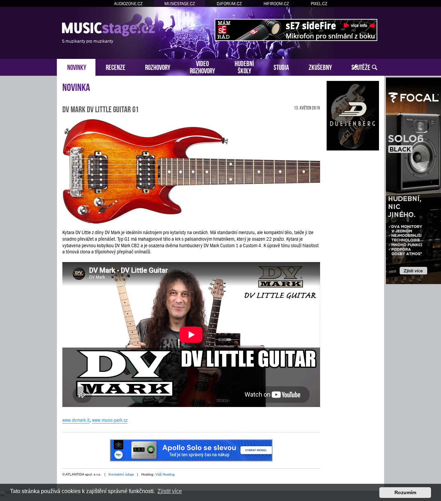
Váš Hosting (165, 474)
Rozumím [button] (405, 492)
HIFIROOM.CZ (276, 3)
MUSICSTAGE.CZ (179, 3)
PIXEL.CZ (319, 3)
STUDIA (281, 66)
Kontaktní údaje (121, 474)
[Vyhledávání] (374, 67)
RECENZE (115, 66)
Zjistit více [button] (169, 491)
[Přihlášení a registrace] (355, 67)
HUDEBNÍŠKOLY (244, 66)
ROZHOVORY (157, 66)
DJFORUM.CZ (229, 3)
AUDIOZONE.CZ (128, 3)
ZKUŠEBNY (320, 66)
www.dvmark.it (76, 420)
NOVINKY (76, 66)
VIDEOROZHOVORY (202, 66)
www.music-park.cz (109, 420)
